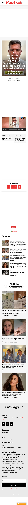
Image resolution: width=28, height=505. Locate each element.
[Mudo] (22, 129)
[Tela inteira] (24, 129)
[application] (14, 124)
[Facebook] (8, 187)
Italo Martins (15, 78)
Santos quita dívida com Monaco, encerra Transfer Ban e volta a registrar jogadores (17, 273)
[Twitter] (12, 187)
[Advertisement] (14, 23)
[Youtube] (11, 424)
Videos (14, 52)
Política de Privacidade (15, 489)
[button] (14, 124)
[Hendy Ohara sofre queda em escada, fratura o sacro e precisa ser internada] (5, 250)
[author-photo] (3, 316)
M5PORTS (6, 315)
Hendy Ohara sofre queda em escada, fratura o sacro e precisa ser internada (18, 250)
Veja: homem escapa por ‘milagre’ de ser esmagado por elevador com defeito (20, 140)
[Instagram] (7, 424)
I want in (13, 485)
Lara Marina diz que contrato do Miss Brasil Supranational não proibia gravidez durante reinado (18, 265)
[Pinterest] (15, 187)
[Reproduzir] (3, 129)
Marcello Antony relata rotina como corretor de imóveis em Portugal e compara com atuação (18, 258)
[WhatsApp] (19, 187)
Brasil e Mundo (5, 459)
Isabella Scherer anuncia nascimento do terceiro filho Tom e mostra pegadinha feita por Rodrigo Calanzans (18, 243)
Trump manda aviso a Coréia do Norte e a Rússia (7, 138)
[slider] (13, 129)
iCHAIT (13, 227)
